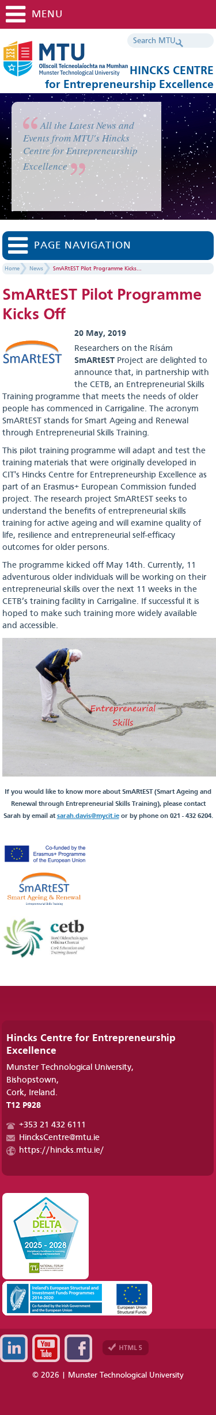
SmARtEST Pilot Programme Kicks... (97, 268)
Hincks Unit (100, 63)
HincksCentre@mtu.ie (59, 1138)
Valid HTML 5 (126, 1347)
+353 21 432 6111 (52, 1125)
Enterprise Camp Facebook (78, 1348)
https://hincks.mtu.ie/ (61, 1150)
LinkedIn (14, 1348)
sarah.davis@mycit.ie (88, 816)
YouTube (46, 1348)
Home (12, 268)
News (36, 268)
